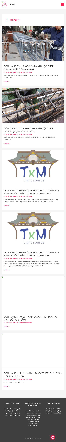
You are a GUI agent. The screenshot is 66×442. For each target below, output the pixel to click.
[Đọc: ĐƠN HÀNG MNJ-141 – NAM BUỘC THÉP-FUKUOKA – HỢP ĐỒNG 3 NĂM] (33, 350)
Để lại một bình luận (9, 72)
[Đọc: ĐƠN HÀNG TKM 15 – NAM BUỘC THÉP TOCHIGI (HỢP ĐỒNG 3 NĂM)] (33, 294)
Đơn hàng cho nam (21, 72)
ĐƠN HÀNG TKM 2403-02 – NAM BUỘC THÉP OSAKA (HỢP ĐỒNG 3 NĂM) (29, 68)
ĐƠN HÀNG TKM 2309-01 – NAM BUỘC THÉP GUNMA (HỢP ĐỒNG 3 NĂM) (29, 130)
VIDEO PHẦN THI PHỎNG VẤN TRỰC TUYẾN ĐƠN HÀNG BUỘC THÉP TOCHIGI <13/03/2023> (31, 192)
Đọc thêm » (7, 82)
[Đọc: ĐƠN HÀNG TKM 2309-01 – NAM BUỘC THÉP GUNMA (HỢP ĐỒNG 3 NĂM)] (33, 105)
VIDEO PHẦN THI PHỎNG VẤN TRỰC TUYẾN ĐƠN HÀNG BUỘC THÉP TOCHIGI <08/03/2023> (31, 254)
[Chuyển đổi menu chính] (62, 4)
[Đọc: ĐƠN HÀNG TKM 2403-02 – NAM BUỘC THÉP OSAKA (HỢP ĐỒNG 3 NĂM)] (33, 43)
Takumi (12, 4)
